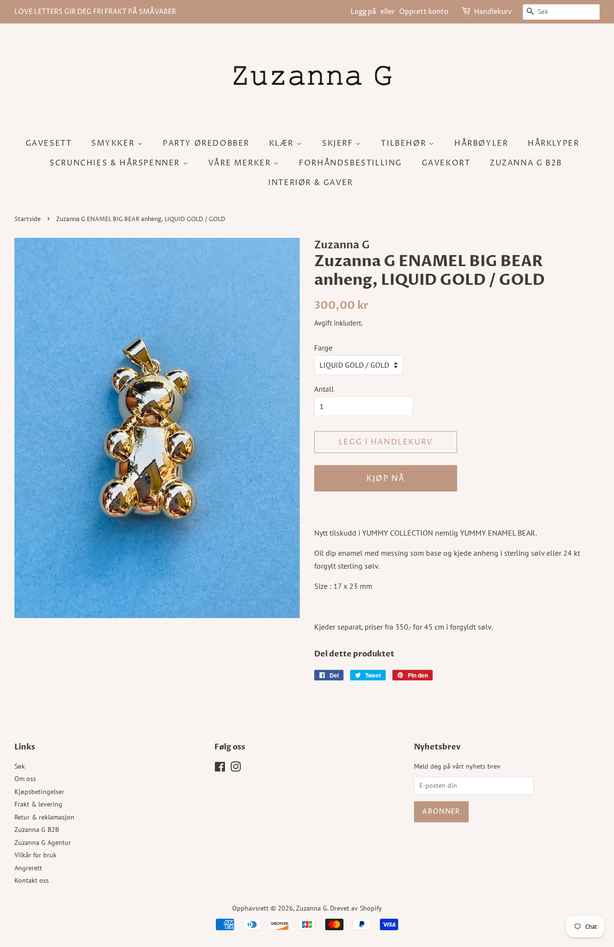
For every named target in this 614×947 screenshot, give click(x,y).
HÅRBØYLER (481, 143)
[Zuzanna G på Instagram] (235, 768)
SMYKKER (114, 143)
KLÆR (282, 143)
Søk (19, 766)
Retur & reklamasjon (44, 817)
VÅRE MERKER (240, 163)
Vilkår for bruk (35, 855)
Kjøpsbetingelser (39, 791)
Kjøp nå (385, 478)
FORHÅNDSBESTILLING (350, 163)
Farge (323, 347)
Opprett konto (424, 11)
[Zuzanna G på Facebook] (219, 768)
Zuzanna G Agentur (42, 842)
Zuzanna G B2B (526, 163)
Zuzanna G (311, 908)
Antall (324, 389)
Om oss (25, 778)
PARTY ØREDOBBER (206, 143)
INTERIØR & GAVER (310, 182)
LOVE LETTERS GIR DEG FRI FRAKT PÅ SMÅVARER (95, 11)
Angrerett (28, 868)
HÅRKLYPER (553, 143)
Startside (27, 219)
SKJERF (338, 143)
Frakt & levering (38, 804)
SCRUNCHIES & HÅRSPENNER (115, 163)
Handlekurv (493, 11)
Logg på (363, 11)
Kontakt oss (31, 880)
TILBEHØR (404, 143)
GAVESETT (48, 143)
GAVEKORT (446, 163)
